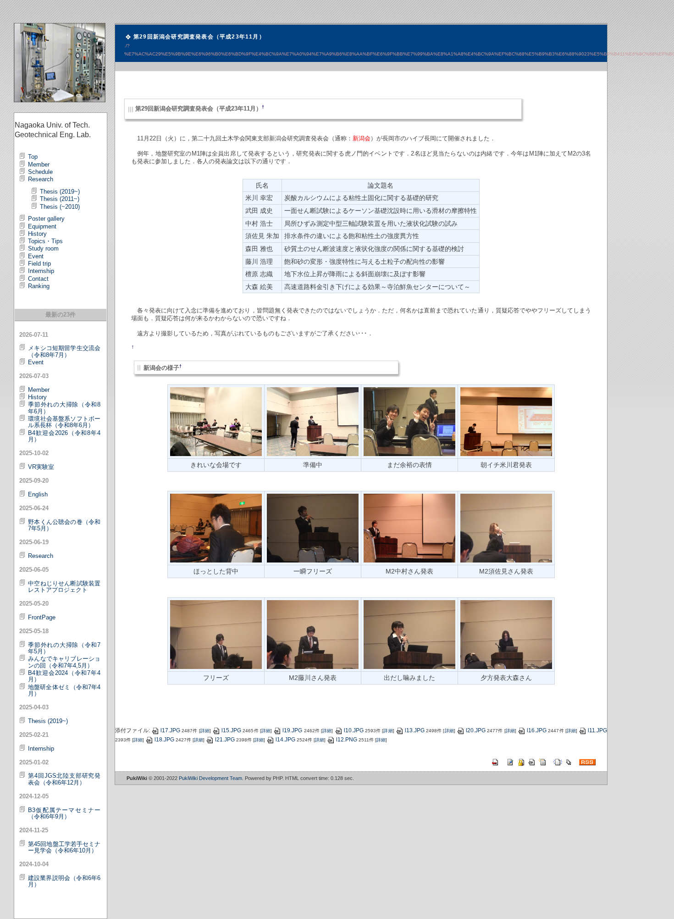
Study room (43, 248)
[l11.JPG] (313, 421)
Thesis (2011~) (59, 198)
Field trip (39, 263)
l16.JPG (537, 730)
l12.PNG (346, 739)
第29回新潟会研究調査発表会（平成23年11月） (199, 36)
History (37, 233)
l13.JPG (415, 730)
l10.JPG (354, 730)
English (38, 494)
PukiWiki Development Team (210, 778)
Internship (41, 270)
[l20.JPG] (506, 634)
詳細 (205, 730)
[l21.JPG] (216, 527)
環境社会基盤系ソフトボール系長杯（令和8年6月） (64, 422)
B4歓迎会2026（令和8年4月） (64, 436)
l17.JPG (170, 730)
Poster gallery (46, 218)
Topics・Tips (45, 241)
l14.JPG (285, 739)
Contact (38, 278)
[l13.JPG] (506, 421)
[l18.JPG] (313, 634)
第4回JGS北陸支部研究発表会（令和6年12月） (64, 778)
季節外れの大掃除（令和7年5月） (64, 648)
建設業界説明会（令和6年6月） (64, 881)
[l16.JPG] (313, 527)
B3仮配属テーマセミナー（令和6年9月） (64, 813)
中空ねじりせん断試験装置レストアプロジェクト (64, 586)
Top (33, 156)
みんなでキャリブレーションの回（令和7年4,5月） (64, 661)
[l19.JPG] (409, 634)
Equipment (42, 226)
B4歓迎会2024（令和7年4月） (64, 676)
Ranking (39, 286)
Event (36, 256)
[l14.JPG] (409, 421)
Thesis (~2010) (60, 206)
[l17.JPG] (216, 634)
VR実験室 (41, 466)
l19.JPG (292, 730)
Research (40, 179)
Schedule (40, 171)
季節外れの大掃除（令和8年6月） (64, 407)
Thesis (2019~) (60, 191)
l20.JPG (476, 730)
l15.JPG (231, 730)
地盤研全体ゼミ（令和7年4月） (64, 690)
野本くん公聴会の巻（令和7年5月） (64, 525)
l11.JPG (597, 730)
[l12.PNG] (409, 527)
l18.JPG (164, 739)
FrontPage (41, 617)
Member (39, 164)
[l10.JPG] (216, 421)
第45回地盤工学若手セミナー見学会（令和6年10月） (64, 847)
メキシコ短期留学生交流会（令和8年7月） (64, 351)
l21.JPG (225, 739)
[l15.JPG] (506, 527)
